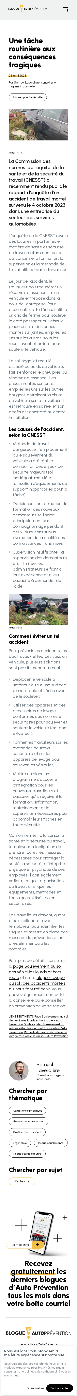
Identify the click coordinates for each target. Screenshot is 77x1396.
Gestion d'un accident (27, 1132)
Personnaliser (35, 1388)
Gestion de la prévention (28, 1121)
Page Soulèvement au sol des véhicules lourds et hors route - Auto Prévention (38, 1020)
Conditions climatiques (27, 1110)
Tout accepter (59, 1388)
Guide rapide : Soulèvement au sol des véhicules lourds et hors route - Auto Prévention (38, 1028)
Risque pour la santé (51, 1143)
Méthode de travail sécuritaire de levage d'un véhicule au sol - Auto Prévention (38, 1034)
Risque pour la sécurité (27, 1153)
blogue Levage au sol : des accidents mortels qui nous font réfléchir (37, 983)
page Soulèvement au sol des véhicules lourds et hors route (35, 972)
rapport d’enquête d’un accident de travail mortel (37, 196)
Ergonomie (20, 1143)
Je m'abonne (20, 1245)
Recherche (22, 1181)
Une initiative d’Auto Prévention (38, 1344)
